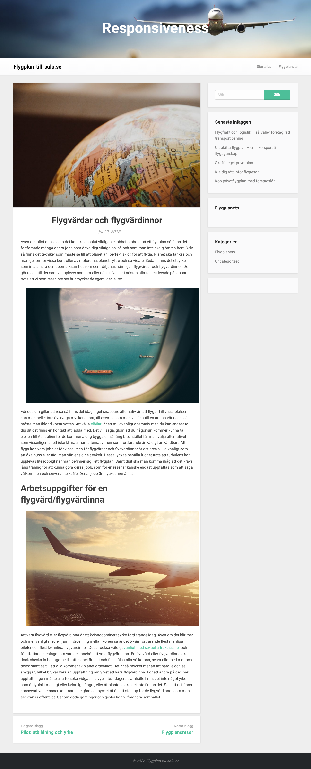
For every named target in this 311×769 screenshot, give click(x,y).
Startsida (264, 66)
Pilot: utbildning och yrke (47, 732)
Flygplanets (288, 66)
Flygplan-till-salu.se (37, 67)
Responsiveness (155, 28)
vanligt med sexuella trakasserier (152, 647)
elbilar (96, 424)
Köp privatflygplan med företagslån (245, 181)
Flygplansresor (177, 732)
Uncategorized (227, 261)
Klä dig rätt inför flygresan (237, 172)
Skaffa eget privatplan (234, 162)
